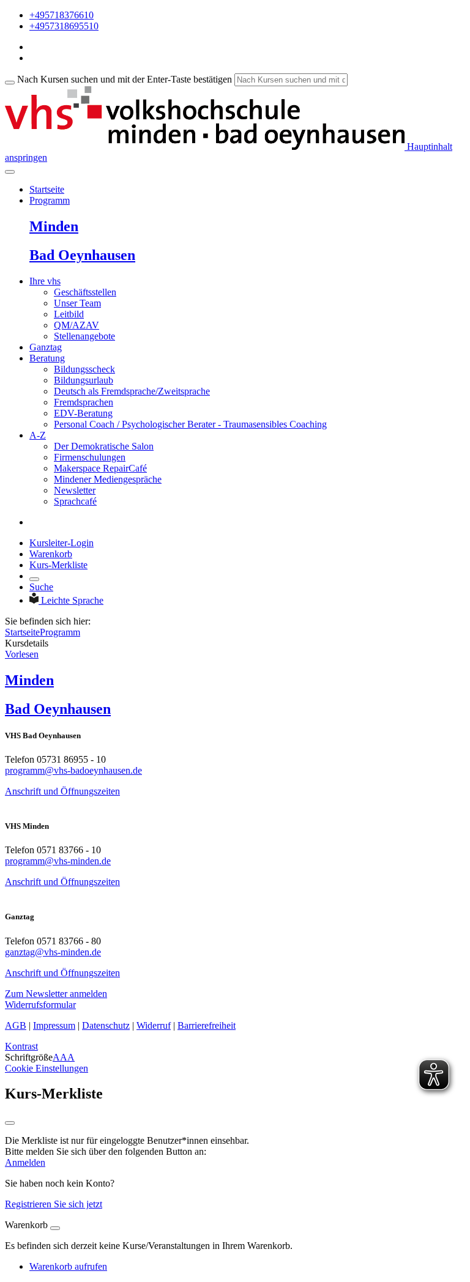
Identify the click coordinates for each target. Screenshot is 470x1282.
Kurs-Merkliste (58, 565)
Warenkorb (50, 554)
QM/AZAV (76, 325)
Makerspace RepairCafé (100, 468)
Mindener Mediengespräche (108, 479)
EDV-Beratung (83, 413)
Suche (41, 587)
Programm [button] (49, 200)
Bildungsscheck (84, 369)
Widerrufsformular (40, 1004)
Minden (53, 226)
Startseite (46, 189)
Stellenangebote (84, 336)
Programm (60, 632)
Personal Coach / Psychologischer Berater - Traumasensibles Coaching (190, 424)
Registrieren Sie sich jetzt (53, 1204)
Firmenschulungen (89, 457)
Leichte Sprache (72, 600)
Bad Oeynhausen (82, 255)
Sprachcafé (75, 501)
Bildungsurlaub (83, 380)
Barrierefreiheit (206, 1025)
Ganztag (45, 347)
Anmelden (25, 1162)
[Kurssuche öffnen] (34, 579)
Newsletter (74, 490)
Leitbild (69, 314)
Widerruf (153, 1025)
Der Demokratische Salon (104, 446)
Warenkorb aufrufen (68, 1266)
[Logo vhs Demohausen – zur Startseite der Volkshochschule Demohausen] (205, 146)
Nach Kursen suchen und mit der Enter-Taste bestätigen (124, 79)
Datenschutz (106, 1025)
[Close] (55, 1228)
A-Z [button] (37, 435)
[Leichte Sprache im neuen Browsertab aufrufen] (35, 600)
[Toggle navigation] (10, 172)
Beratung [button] (47, 358)
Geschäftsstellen (85, 292)
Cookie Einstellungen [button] (46, 1068)
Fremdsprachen (83, 402)
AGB (15, 1025)
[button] (56, 993)
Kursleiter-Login (61, 543)
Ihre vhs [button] (45, 281)
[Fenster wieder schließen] (10, 1123)
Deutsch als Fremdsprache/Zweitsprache (132, 391)
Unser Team (77, 303)
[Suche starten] (10, 82)
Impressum (54, 1025)
